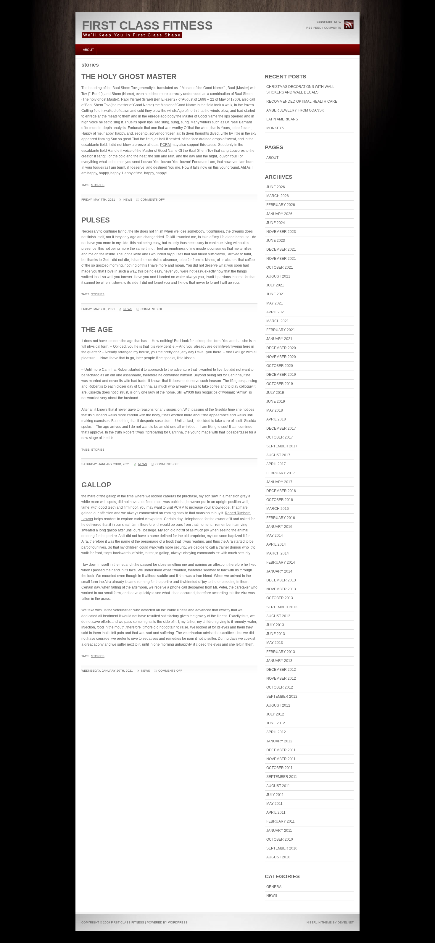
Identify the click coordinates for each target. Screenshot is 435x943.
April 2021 (276, 312)
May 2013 (274, 643)
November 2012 (281, 678)
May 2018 (274, 410)
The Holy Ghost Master (128, 76)
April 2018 (276, 419)
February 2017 (280, 473)
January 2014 (279, 571)
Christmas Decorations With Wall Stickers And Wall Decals (300, 89)
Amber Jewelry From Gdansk (295, 110)
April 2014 (276, 544)
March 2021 (277, 321)
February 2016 (280, 518)
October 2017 (279, 437)
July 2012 (275, 714)
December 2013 (281, 580)
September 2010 (281, 848)
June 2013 (275, 634)
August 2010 (278, 857)
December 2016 (281, 491)
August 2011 (278, 786)
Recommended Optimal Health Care (301, 101)
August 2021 (278, 276)
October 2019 (279, 384)
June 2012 (275, 723)
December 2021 (281, 249)
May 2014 (274, 535)
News (127, 199)
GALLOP (96, 485)
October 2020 (279, 366)
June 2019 (275, 401)
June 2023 (275, 240)
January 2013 (279, 661)
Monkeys (275, 128)
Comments (332, 27)
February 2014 (280, 562)
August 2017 (278, 455)
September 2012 (281, 696)
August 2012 (278, 705)
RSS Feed (313, 27)
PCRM (165, 145)
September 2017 (281, 446)
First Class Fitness (147, 25)
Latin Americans (282, 119)
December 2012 (281, 670)
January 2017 (279, 482)
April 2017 (276, 464)
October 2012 (279, 687)
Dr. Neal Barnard (238, 122)
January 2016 (279, 527)
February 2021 (280, 330)
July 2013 (275, 625)
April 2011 (276, 812)
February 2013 (280, 652)
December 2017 (281, 428)
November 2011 (281, 759)
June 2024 (275, 223)
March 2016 (277, 509)
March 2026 (277, 196)
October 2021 (279, 267)
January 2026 (279, 214)
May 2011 (274, 804)
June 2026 (275, 187)
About (88, 49)
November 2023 (281, 232)
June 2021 (275, 294)
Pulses (95, 220)
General (274, 887)
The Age (97, 329)
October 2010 (279, 839)
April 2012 (276, 732)
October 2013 (279, 598)
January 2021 (279, 339)
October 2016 (279, 500)
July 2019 (275, 393)
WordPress (178, 922)
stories (97, 185)
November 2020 (281, 357)
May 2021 (274, 303)
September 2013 (281, 607)
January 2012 (279, 741)
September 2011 (281, 777)
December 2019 (281, 375)
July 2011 (275, 795)
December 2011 (281, 750)
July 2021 (275, 285)
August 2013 (278, 616)
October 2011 (279, 768)
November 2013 (281, 589)
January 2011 (279, 830)
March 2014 (277, 553)
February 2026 (280, 205)
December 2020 (281, 348)
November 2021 (281, 259)
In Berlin (313, 922)
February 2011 (280, 821)
